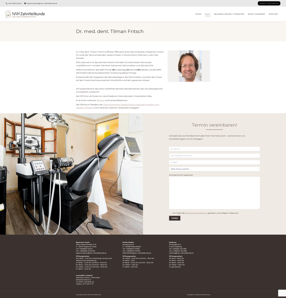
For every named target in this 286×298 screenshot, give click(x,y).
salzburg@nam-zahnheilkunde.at (181, 253)
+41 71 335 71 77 (87, 284)
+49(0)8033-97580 (133, 249)
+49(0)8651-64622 (86, 249)
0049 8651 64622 (15, 3)
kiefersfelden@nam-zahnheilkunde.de (137, 253)
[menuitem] (198, 14)
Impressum (190, 294)
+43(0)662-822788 (179, 249)
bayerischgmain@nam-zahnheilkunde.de (42, 3)
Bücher (100, 100)
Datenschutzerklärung (196, 213)
